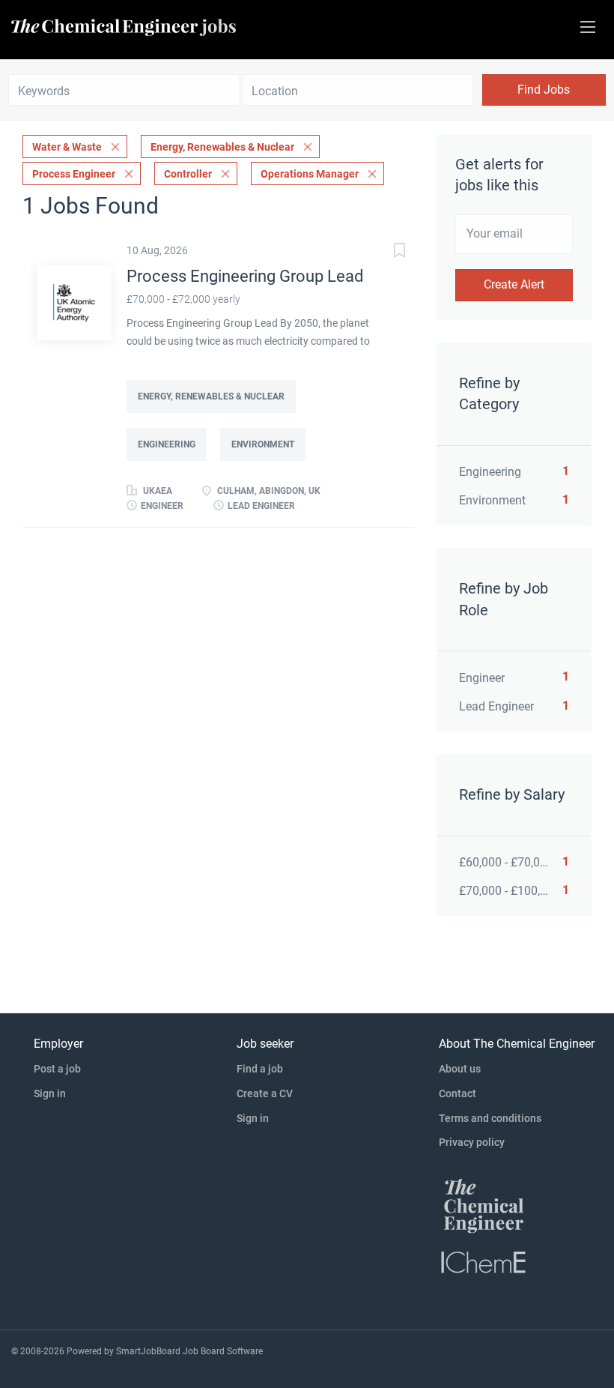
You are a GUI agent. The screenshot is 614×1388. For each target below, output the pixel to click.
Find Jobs (543, 89)
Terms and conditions (490, 1118)
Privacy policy (472, 1142)
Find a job (260, 1069)
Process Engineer (73, 174)
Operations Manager (310, 174)
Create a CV (265, 1093)
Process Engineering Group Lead (245, 276)
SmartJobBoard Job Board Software (189, 1351)
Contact (457, 1093)
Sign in (50, 1093)
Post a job (57, 1069)
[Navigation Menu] (587, 27)
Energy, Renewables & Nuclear (222, 147)
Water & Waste (67, 147)
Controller (188, 174)
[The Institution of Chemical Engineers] (484, 1261)
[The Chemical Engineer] (484, 1205)
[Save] (384, 252)
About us (460, 1069)
